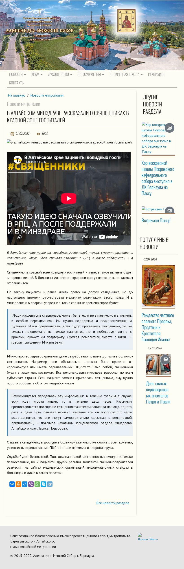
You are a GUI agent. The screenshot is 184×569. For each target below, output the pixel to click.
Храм (35, 74)
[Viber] (31, 484)
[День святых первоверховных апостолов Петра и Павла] (158, 364)
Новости (16, 74)
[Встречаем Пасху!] (158, 209)
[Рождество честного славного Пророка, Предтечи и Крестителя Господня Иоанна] (158, 286)
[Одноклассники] (18, 484)
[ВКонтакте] (12, 484)
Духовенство (58, 74)
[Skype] (43, 484)
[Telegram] (50, 484)
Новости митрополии (47, 95)
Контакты (16, 83)
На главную (16, 95)
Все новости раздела (112, 503)
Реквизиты (156, 74)
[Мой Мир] (24, 484)
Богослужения (89, 74)
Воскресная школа (124, 74)
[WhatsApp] (37, 484)
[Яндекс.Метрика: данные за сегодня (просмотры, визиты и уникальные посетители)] (148, 536)
